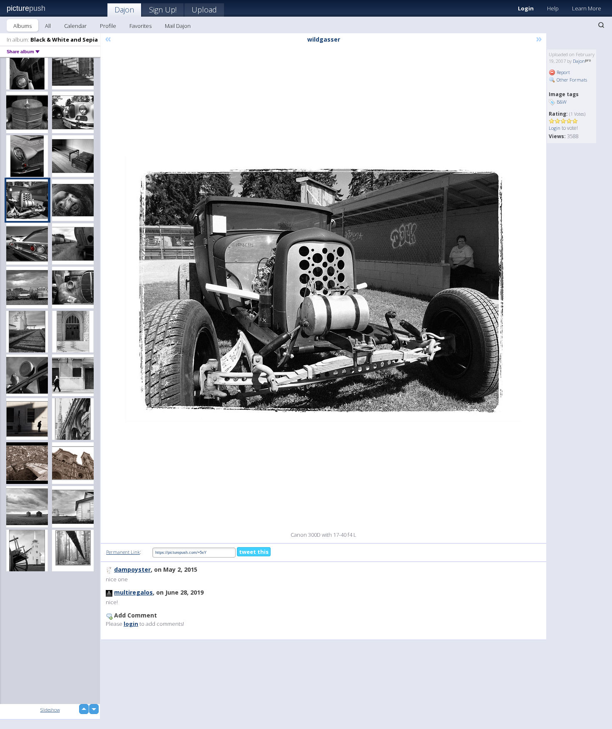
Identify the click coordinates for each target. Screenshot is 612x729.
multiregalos (133, 592)
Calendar (75, 26)
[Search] (601, 25)
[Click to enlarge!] (323, 290)
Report (562, 72)
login (131, 623)
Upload (204, 10)
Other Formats (571, 80)
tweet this (254, 551)
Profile (108, 26)
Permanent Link (123, 552)
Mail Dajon (178, 26)
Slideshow (50, 710)
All (48, 26)
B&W (562, 102)
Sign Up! (163, 10)
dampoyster (132, 569)
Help (553, 8)
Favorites (140, 26)
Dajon (124, 10)
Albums (22, 26)
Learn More (586, 8)
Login (526, 8)
